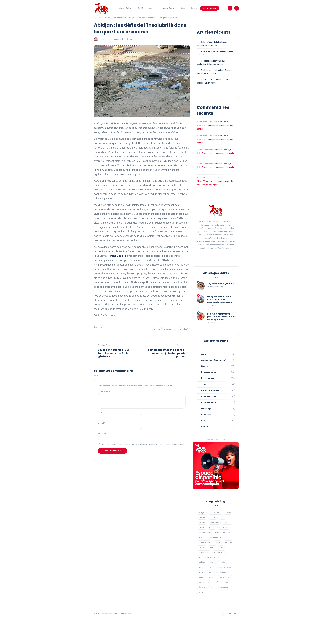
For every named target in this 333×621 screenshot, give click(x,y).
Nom (101, 412)
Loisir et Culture (126, 8)
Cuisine (194, 8)
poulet (201, 577)
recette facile (204, 582)
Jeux (183, 8)
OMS (209, 572)
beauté (228, 513)
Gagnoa (213, 547)
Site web (102, 433)
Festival (201, 547)
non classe (206, 414)
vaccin (212, 587)
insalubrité (184, 329)
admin (102, 39)
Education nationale (222, 532)
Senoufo (202, 587)
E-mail (101, 423)
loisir (212, 562)
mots (201, 572)
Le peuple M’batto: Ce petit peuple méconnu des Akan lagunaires (215, 125)
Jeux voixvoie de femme (216, 557)
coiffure (202, 523)
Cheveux (202, 517)
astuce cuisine (215, 513)
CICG (222, 517)
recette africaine (225, 577)
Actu (203, 354)
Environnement (209, 8)
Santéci (226, 582)
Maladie (222, 562)
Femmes (228, 542)
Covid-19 (227, 523)
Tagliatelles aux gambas (220, 283)
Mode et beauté (225, 567)
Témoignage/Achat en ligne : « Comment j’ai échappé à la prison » (167, 353)
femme (217, 542)
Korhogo (202, 562)
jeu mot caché (204, 552)
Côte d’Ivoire (224, 527)
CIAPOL (213, 517)
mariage (202, 567)
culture (211, 527)
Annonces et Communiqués (214, 360)
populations (221, 572)
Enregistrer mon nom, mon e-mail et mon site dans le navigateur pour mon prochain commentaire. (142, 444)
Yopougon (224, 587)
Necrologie (206, 408)
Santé (140, 8)
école (201, 592)
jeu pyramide (219, 552)
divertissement (204, 532)
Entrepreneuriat (208, 372)
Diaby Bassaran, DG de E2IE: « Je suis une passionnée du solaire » (215, 153)
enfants (201, 537)
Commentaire (105, 391)
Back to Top (231, 613)
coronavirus (214, 523)
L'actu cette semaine (211, 390)
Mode (212, 567)
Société (152, 8)
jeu (222, 547)
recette (211, 577)
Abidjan (157, 329)
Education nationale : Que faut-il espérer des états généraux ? (114, 353)
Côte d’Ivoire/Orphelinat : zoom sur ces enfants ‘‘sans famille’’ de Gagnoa (215, 181)
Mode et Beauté (168, 8)
